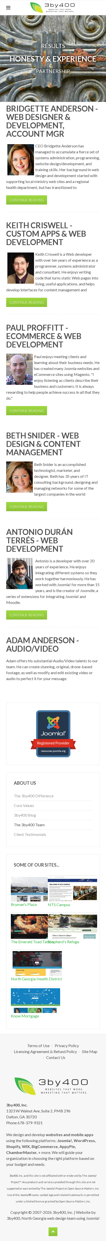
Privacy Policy (67, 1045)
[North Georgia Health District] (37, 963)
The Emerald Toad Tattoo (32, 941)
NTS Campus (59, 904)
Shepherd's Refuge (63, 941)
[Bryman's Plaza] (35, 888)
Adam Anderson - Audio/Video (42, 644)
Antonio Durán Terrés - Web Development (39, 540)
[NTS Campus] (72, 888)
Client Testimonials (30, 834)
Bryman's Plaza (24, 904)
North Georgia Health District (36, 978)
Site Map (89, 1051)
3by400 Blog (25, 815)
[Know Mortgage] (35, 1000)
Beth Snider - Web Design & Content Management (43, 444)
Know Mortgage (25, 1015)
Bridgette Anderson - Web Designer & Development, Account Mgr (52, 121)
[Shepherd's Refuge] (72, 925)
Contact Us (55, 1057)
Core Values (24, 805)
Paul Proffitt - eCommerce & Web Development (43, 336)
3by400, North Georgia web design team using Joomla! (53, 1218)
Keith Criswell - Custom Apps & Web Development (46, 233)
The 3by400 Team (29, 824)
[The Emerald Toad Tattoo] (35, 925)
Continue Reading (26, 200)
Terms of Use (38, 1045)
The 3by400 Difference (33, 795)
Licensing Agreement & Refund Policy (45, 1051)
